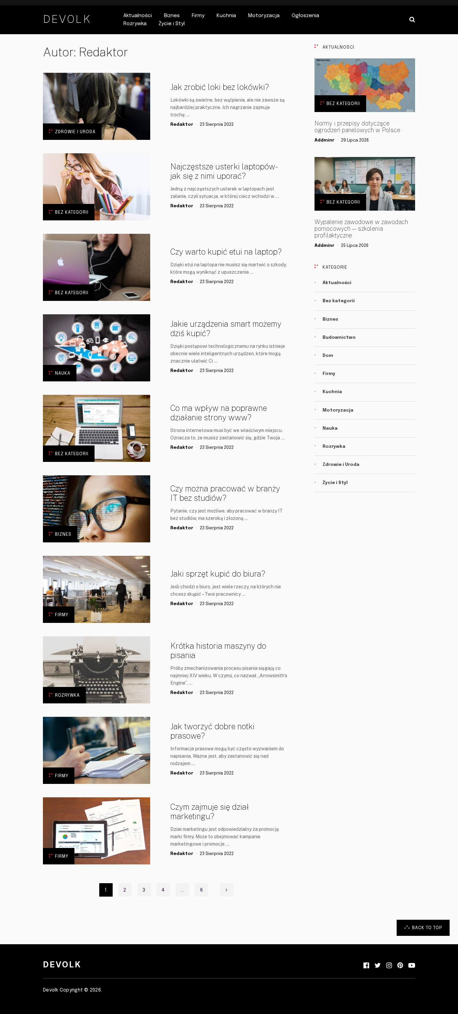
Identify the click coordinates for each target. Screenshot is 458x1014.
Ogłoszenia (305, 15)
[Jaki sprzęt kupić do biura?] (96, 589)
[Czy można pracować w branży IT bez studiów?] (96, 508)
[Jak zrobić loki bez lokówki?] (96, 106)
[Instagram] (389, 965)
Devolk (67, 19)
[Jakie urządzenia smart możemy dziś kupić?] (96, 347)
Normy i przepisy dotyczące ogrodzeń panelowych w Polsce (357, 127)
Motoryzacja (264, 15)
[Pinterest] (400, 965)
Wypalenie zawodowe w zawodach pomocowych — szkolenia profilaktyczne (361, 229)
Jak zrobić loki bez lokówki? (219, 87)
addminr (324, 140)
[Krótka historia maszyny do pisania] (96, 669)
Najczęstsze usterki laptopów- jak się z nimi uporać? (223, 171)
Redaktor (181, 124)
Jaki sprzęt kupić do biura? (217, 573)
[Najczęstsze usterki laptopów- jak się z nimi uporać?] (96, 186)
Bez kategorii (72, 212)
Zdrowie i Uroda (75, 132)
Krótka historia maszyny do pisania (218, 650)
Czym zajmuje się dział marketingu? (209, 811)
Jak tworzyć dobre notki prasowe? (212, 731)
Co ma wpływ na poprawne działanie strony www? (218, 412)
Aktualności (137, 15)
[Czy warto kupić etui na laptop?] (96, 267)
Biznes (172, 15)
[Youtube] (411, 965)
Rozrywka (135, 23)
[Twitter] (378, 965)
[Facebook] (366, 965)
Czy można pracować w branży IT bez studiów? (225, 493)
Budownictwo (339, 337)
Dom (328, 356)
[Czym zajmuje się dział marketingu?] (96, 830)
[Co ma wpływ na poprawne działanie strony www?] (96, 428)
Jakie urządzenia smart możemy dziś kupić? (225, 328)
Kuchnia (226, 15)
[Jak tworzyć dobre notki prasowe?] (96, 750)
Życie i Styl (172, 23)
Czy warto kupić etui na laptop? (226, 251)
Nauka (62, 373)
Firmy (198, 15)
